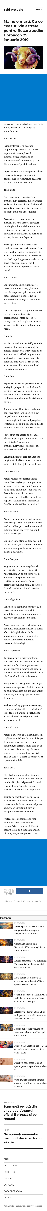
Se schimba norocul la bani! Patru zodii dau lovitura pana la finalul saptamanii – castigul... (30, 998)
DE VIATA (8, 1178)
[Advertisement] (23, 97)
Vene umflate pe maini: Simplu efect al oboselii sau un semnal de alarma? (30, 1083)
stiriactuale (8, 901)
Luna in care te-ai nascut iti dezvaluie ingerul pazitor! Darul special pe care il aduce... (29, 981)
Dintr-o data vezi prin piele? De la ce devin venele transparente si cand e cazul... (30, 1049)
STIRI (6, 1159)
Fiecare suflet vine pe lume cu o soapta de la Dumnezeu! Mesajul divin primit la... (29, 1032)
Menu (39, 9)
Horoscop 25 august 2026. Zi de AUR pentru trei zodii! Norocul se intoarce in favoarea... (30, 1015)
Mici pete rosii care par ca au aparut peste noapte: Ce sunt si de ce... (30, 1066)
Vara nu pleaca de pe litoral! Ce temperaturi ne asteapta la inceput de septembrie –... (29, 930)
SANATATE (9, 1185)
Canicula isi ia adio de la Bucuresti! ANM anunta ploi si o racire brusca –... (29, 947)
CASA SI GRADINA (13, 1191)
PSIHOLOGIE (10, 1172)
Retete (7, 1197)
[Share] (29, 891)
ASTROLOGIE (37, 901)
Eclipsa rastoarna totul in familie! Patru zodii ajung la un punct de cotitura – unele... (30, 964)
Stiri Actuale (13, 9)
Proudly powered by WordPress (29, 1206)
